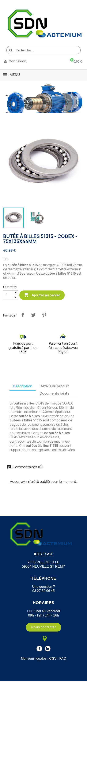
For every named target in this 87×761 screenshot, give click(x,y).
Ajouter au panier (42, 294)
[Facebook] (39, 648)
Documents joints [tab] (54, 393)
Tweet (33, 315)
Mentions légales (33, 658)
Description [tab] (22, 386)
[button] (43, 627)
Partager (22, 315)
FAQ (62, 658)
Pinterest (44, 315)
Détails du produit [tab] (54, 386)
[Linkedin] (47, 648)
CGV (53, 658)
